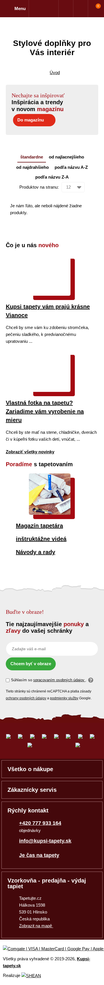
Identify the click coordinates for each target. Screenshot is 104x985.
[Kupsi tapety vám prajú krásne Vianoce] (49, 294)
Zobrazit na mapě (36, 925)
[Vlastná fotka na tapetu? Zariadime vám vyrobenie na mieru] (49, 390)
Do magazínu (30, 119)
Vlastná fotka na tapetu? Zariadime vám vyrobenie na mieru (45, 411)
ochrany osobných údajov (26, 698)
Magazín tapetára (39, 526)
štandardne (31, 156)
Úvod (55, 72)
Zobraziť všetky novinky (30, 451)
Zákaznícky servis (32, 790)
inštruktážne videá (41, 539)
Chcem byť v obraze (30, 663)
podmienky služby (64, 698)
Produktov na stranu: (39, 187)
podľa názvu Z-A (52, 177)
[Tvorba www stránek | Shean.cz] (31, 975)
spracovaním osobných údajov (59, 680)
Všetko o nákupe (30, 769)
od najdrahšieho (32, 167)
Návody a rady (35, 552)
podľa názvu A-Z (71, 167)
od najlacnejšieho (66, 156)
